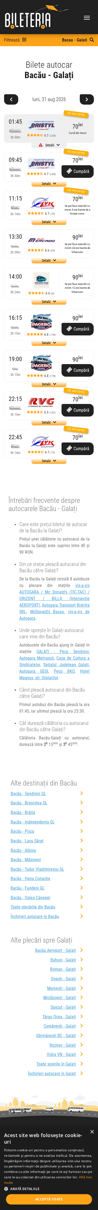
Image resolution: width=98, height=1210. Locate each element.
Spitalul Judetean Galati (66, 664)
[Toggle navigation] (87, 17)
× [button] (92, 1132)
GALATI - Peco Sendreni (62, 651)
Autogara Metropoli (36, 658)
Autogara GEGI (33, 671)
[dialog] (49, 1168)
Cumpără (80, 171)
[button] (49, 1188)
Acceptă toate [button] (49, 1199)
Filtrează (12, 40)
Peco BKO (64, 671)
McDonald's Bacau (47, 611)
